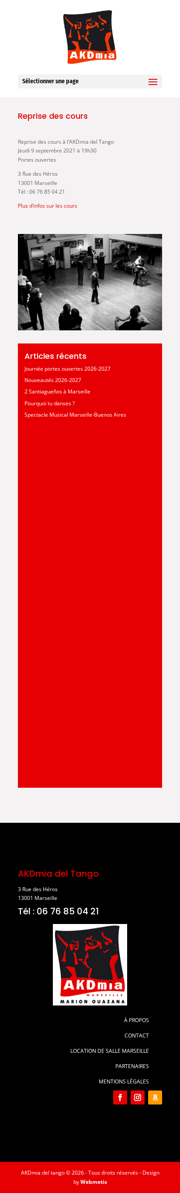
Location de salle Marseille (109, 1051)
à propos (136, 1020)
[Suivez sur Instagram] (138, 1097)
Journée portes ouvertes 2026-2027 (67, 368)
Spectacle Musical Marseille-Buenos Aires (75, 414)
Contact (137, 1035)
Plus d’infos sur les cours (47, 205)
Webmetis (93, 1182)
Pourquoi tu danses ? (49, 403)
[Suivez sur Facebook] (120, 1097)
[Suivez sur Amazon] (155, 1097)
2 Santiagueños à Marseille (57, 391)
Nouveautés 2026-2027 (52, 380)
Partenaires (132, 1066)
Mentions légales (124, 1081)
